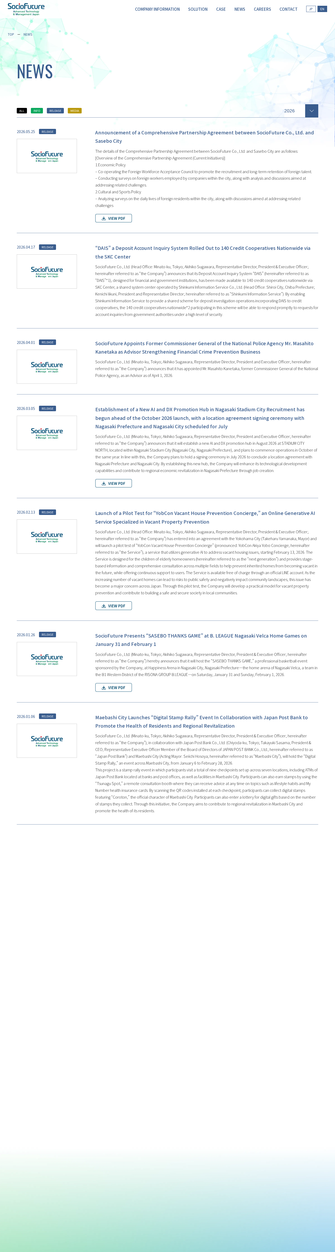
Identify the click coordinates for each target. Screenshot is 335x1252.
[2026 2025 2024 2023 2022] (301, 110)
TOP (11, 34)
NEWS (28, 34)
